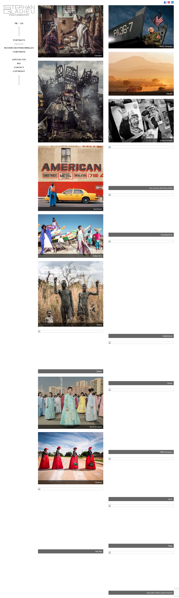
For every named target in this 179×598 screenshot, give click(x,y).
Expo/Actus (19, 59)
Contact (19, 67)
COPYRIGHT (19, 71)
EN (21, 23)
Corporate (19, 52)
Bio (19, 63)
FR (16, 23)
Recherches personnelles (19, 48)
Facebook (165, 2)
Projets (19, 44)
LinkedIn (172, 2)
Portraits (19, 40)
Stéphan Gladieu (19, 10)
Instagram (168, 2)
